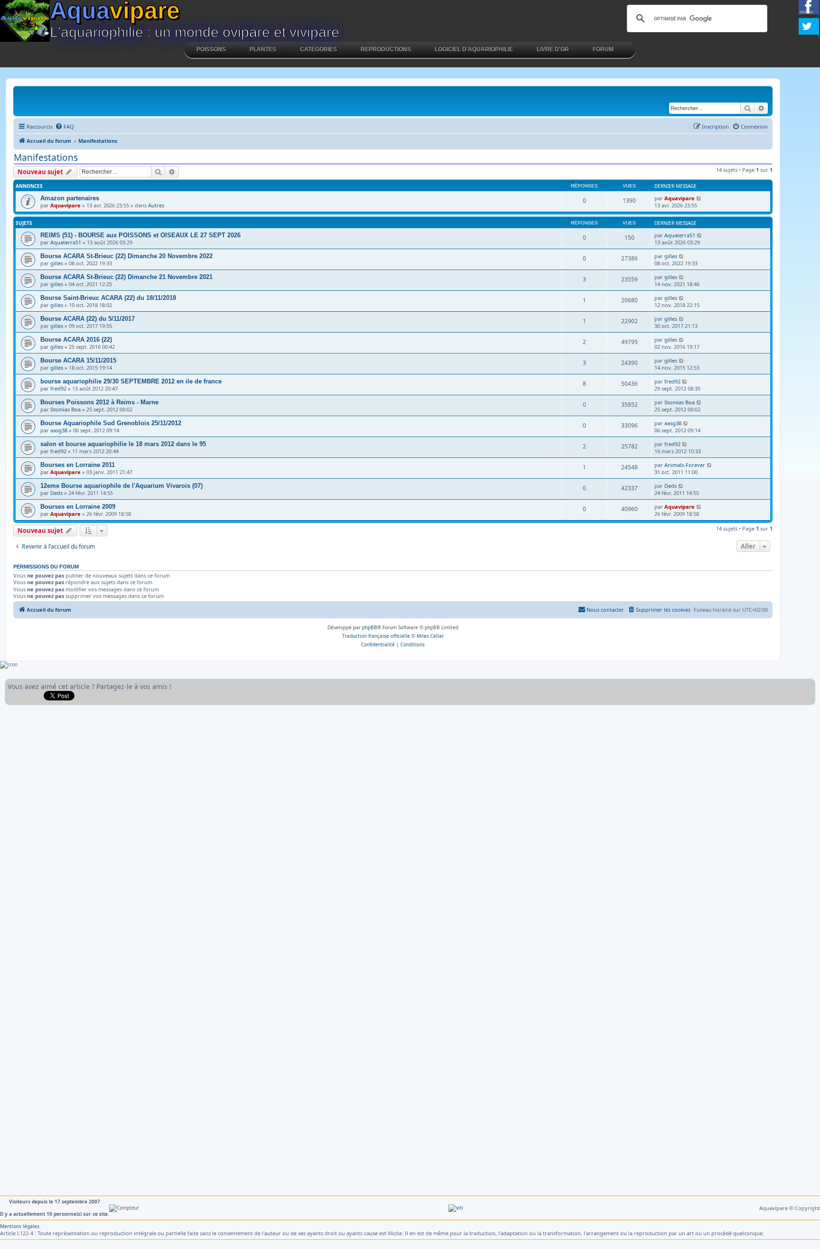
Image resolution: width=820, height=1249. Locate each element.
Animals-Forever (684, 464)
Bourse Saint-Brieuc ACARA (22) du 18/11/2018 (108, 297)
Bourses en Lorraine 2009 (77, 506)
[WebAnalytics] (455, 1208)
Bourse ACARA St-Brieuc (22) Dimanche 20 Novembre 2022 (126, 256)
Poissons (211, 49)
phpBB (369, 627)
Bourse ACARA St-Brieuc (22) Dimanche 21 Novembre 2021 (126, 276)
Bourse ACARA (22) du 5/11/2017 (87, 318)
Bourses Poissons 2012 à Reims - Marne (99, 402)
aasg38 (58, 430)
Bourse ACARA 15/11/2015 (78, 360)
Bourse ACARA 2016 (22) (76, 339)
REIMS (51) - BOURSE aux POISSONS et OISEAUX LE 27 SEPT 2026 (140, 235)
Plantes (263, 49)
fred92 (58, 388)
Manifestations (46, 157)
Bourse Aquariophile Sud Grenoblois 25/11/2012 (110, 423)
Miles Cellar (430, 636)
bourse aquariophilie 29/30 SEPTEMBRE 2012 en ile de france (131, 381)
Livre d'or (553, 49)
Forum (603, 49)
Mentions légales (19, 1226)
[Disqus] (410, 828)
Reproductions (386, 49)
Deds (56, 492)
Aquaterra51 (65, 242)
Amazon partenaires (69, 198)
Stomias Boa (65, 409)
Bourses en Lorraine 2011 (77, 464)
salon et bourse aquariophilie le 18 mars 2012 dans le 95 (123, 443)
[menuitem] (64, 126)
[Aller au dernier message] (699, 198)
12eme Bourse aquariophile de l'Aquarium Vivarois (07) (121, 485)
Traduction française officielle (376, 636)
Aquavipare (65, 205)
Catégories (318, 49)
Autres (156, 205)
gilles (56, 263)
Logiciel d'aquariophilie (474, 49)
